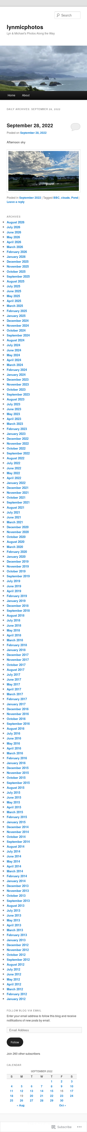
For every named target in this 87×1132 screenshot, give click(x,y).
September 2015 (18, 782)
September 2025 (18, 276)
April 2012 (14, 984)
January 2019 (16, 600)
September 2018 (18, 610)
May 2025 (13, 296)
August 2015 (15, 787)
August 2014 (15, 846)
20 (31, 1096)
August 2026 (15, 222)
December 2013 (18, 885)
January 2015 (16, 822)
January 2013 (16, 940)
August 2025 (15, 281)
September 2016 (18, 723)
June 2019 (14, 586)
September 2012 (18, 959)
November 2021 (18, 492)
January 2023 (16, 433)
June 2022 (14, 468)
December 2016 (18, 709)
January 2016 (16, 763)
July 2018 (13, 620)
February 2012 (17, 994)
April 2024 (14, 360)
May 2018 (13, 630)
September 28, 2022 (30, 125)
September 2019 (18, 576)
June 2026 (14, 232)
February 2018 (17, 645)
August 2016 (15, 728)
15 (51, 1091)
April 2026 (14, 242)
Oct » (62, 1105)
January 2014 (16, 881)
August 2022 (15, 458)
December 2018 (18, 605)
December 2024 (18, 320)
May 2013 (13, 920)
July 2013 (13, 910)
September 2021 (18, 502)
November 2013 (18, 890)
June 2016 (14, 738)
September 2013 (18, 900)
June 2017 (14, 679)
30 (61, 1100)
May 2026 (13, 237)
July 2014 (13, 851)
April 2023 (14, 419)
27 (31, 1100)
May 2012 (13, 979)
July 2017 (13, 674)
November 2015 (18, 772)
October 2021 (16, 497)
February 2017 (17, 699)
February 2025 (17, 311)
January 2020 (16, 556)
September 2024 (18, 335)
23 (61, 1096)
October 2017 (16, 664)
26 (21, 1100)
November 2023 (18, 384)
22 (51, 1096)
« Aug (20, 1105)
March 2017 (15, 694)
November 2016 (18, 714)
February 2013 (17, 935)
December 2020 (18, 527)
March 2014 (15, 871)
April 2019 (14, 591)
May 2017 (13, 684)
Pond (74, 197)
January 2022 (16, 482)
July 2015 (13, 792)
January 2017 (16, 704)
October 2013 (16, 895)
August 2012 (15, 964)
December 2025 (18, 261)
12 (21, 1091)
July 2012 (13, 969)
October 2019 (16, 571)
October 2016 (16, 718)
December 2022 (18, 438)
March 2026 (15, 247)
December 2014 (18, 827)
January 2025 (16, 315)
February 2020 (17, 551)
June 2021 (14, 517)
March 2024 (15, 365)
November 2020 (18, 532)
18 (11, 1096)
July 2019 (13, 581)
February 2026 (17, 251)
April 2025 (14, 301)
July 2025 (13, 286)
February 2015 (17, 817)
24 (71, 1096)
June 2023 (14, 409)
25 (11, 1100)
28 (41, 1100)
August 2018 (15, 615)
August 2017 (15, 669)
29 (51, 1100)
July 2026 (13, 227)
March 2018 (15, 640)
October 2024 (16, 330)
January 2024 (16, 374)
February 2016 (17, 758)
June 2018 (14, 625)
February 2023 (17, 429)
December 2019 (18, 561)
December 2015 (18, 768)
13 (31, 1091)
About (25, 95)
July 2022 (13, 463)
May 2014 (13, 861)
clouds (65, 197)
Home (11, 95)
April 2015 (14, 807)
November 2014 (18, 832)
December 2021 (18, 487)
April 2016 (14, 748)
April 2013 (14, 925)
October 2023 (16, 389)
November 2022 (18, 443)
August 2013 (15, 905)
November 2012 (18, 949)
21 (41, 1096)
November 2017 (18, 659)
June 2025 (14, 291)
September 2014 (18, 841)
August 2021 (15, 507)
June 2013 (14, 915)
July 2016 (13, 733)
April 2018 (14, 635)
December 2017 (18, 654)
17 (71, 1091)
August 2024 (15, 340)
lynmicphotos (25, 27)
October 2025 (16, 271)
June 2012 (14, 974)
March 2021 (15, 522)
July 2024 (13, 345)
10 (71, 1086)
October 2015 (16, 777)
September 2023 (18, 394)
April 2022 (14, 478)
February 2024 (17, 369)
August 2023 (15, 399)
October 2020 (16, 536)
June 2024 (14, 350)
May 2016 (13, 743)
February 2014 (17, 876)
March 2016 (15, 753)
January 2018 (16, 650)
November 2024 (18, 325)
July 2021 (13, 512)
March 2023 (15, 423)
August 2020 (15, 541)
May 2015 (13, 802)
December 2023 (18, 379)
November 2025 (18, 266)
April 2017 (14, 689)
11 (11, 1091)
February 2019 (17, 596)
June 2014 (14, 856)
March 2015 (15, 812)
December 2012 (18, 945)
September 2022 (30, 197)
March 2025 (15, 305)
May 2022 (13, 473)
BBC (56, 197)
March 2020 (15, 546)
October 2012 (16, 954)
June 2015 (14, 797)
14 (41, 1091)
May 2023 (13, 414)
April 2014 (14, 866)
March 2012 (15, 989)
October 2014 (16, 836)
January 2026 (16, 256)
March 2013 (15, 930)
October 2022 (16, 448)
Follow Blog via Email (24, 1010)
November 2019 (18, 566)
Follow (15, 1042)
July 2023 (13, 404)
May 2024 (13, 355)
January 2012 (16, 999)
